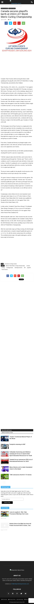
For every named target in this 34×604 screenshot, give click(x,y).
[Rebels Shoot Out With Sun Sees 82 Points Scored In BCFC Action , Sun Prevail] (5, 525)
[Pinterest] (17, 593)
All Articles (4, 599)
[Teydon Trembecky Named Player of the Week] (5, 438)
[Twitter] (21, 593)
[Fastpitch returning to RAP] (5, 446)
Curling (3, 267)
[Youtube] (25, 593)
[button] (32, 2)
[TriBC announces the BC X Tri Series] (5, 476)
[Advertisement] (17, 66)
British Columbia (4, 8)
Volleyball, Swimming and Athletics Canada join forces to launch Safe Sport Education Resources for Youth (20, 453)
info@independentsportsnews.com (20, 584)
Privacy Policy (12, 599)
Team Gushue (5, 269)
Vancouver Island (12, 8)
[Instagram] (12, 593)
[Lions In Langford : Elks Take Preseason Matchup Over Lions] (5, 514)
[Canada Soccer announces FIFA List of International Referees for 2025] (5, 461)
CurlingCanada (9, 267)
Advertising (20, 599)
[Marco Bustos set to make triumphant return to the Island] (5, 469)
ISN (24, 267)
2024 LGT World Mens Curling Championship (15, 265)
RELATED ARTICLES (7, 430)
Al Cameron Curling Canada (11, 263)
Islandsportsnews (18, 267)
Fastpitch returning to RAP (17, 444)
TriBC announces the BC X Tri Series (20, 474)
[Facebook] (8, 593)
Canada (28, 265)
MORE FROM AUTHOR (7, 432)
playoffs (29, 267)
